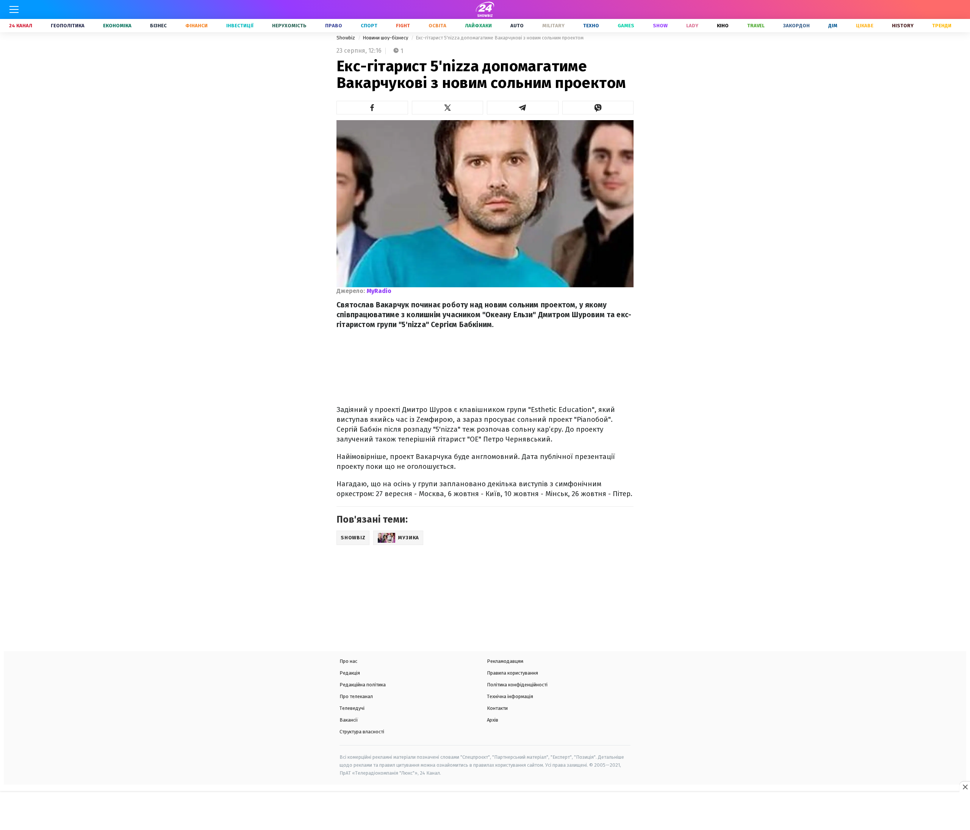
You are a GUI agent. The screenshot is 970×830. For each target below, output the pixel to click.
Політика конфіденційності (517, 684)
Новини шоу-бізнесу (386, 37)
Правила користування (512, 673)
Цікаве (864, 25)
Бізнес (158, 25)
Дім (832, 25)
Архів (492, 720)
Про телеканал (356, 696)
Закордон (796, 25)
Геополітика (67, 25)
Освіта (437, 25)
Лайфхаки (478, 25)
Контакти (497, 708)
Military (553, 25)
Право (333, 25)
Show (660, 25)
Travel (756, 25)
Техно (591, 25)
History (903, 25)
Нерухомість (289, 25)
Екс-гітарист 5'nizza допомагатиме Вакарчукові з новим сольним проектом (500, 37)
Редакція (350, 673)
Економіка (117, 25)
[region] (485, 812)
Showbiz (346, 37)
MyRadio (379, 290)
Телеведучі (352, 708)
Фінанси (196, 25)
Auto (517, 25)
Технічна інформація (510, 696)
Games (626, 25)
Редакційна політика (363, 684)
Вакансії (349, 720)
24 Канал (20, 25)
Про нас (348, 661)
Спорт (369, 25)
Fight (403, 25)
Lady (692, 25)
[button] (372, 107)
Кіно (723, 25)
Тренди (941, 25)
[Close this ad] (964, 786)
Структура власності (362, 731)
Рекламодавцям (505, 661)
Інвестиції (239, 25)
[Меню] (14, 9)
